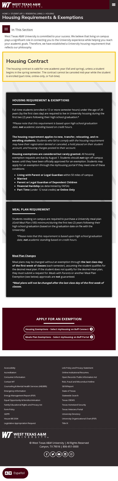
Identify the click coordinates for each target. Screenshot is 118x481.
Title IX (65, 423)
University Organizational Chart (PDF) (79, 418)
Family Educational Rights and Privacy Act (23, 404)
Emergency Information (15, 391)
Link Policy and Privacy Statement (77, 367)
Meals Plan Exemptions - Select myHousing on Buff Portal (57, 337)
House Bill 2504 (11, 418)
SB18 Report (67, 386)
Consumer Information (14, 377)
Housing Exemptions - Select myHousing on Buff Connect (57, 329)
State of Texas (69, 391)
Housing (49, 13)
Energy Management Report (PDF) (19, 395)
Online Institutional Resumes (75, 372)
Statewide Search (70, 395)
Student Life (16, 13)
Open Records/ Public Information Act (79, 377)
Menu (6, 29)
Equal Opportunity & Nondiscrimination (22, 400)
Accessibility (9, 367)
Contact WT (9, 381)
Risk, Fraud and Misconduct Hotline (78, 381)
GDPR (7, 414)
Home (5, 13)
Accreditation (10, 372)
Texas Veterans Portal (72, 409)
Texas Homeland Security (74, 404)
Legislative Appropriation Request (20, 423)
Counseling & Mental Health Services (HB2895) (25, 386)
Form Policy (9, 409)
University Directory (71, 414)
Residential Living (34, 13)
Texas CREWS (68, 400)
